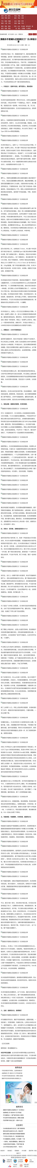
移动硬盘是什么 (12, 1048)
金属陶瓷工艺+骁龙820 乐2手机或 (12, 1112)
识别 (9, 23)
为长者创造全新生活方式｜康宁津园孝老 (14, 1128)
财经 (2, 18)
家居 (2, 23)
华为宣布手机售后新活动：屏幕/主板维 (13, 1117)
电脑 (19, 23)
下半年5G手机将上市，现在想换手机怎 (13, 1136)
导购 (6, 18)
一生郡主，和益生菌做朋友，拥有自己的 (14, 1141)
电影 (22, 16)
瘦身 (9, 26)
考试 (19, 18)
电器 (9, 21)
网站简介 (3, 1150)
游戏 (15, 23)
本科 (22, 18)
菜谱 (19, 21)
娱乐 (15, 18)
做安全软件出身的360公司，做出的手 (13, 1131)
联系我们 (10, 1150)
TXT (20, 1153)
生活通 (23, 26)
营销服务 (17, 1150)
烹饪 (22, 21)
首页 (2, 16)
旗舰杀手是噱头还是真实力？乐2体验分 (13, 1110)
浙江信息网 (11, 34)
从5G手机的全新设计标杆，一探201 (12, 1146)
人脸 (6, 23)
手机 (22, 23)
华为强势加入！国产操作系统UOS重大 (13, 1115)
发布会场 (28, 26)
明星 (19, 16)
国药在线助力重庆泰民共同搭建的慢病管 (14, 1133)
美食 (2, 26)
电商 (6, 28)
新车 (9, 18)
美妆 (6, 26)
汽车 (2, 21)
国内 (9, 16)
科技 (15, 16)
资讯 (6, 16)
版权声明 (31, 1150)
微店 (9, 28)
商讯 (2, 28)
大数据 (23, 28)
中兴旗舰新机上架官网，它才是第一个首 (14, 1139)
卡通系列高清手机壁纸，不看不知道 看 (13, 1144)
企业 (15, 21)
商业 (19, 28)
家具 (6, 21)
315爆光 (28, 28)
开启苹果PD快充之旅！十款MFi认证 (12, 1120)
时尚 (15, 26)
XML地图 (24, 1150)
